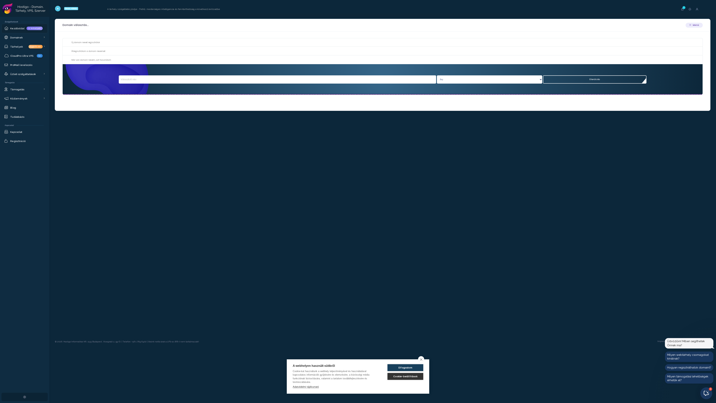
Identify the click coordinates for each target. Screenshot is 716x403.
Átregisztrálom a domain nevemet (88, 51)
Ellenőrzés (594, 79)
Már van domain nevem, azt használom (91, 59)
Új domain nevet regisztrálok (85, 42)
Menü (695, 25)
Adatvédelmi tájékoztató (306, 386)
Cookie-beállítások (405, 376)
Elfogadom (405, 367)
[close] (421, 359)
